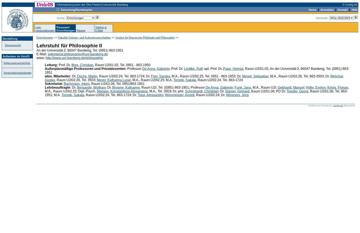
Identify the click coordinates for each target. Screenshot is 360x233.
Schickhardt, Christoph (202, 91)
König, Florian (337, 87)
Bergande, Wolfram (91, 87)
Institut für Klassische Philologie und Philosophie (145, 37)
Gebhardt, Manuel (291, 87)
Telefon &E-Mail (101, 29)
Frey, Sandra (160, 76)
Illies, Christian (82, 65)
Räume (81, 30)
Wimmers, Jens (237, 95)
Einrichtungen (44, 37)
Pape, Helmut (233, 69)
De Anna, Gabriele (156, 69)
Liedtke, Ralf (193, 69)
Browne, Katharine (126, 87)
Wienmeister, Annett (179, 95)
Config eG (338, 106)
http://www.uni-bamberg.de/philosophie (74, 58)
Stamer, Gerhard (237, 91)
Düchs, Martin (87, 76)
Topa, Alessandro (150, 95)
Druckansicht (13, 45)
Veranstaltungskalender (17, 72)
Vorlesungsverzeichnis (16, 63)
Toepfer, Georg (297, 91)
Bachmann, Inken (77, 84)
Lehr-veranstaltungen (45, 29)
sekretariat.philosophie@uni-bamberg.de (78, 54)
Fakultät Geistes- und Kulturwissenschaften (84, 37)
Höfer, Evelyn (316, 87)
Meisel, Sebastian (255, 76)
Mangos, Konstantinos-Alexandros (122, 91)
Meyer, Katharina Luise (114, 80)
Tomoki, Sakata (184, 80)
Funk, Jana (243, 87)
